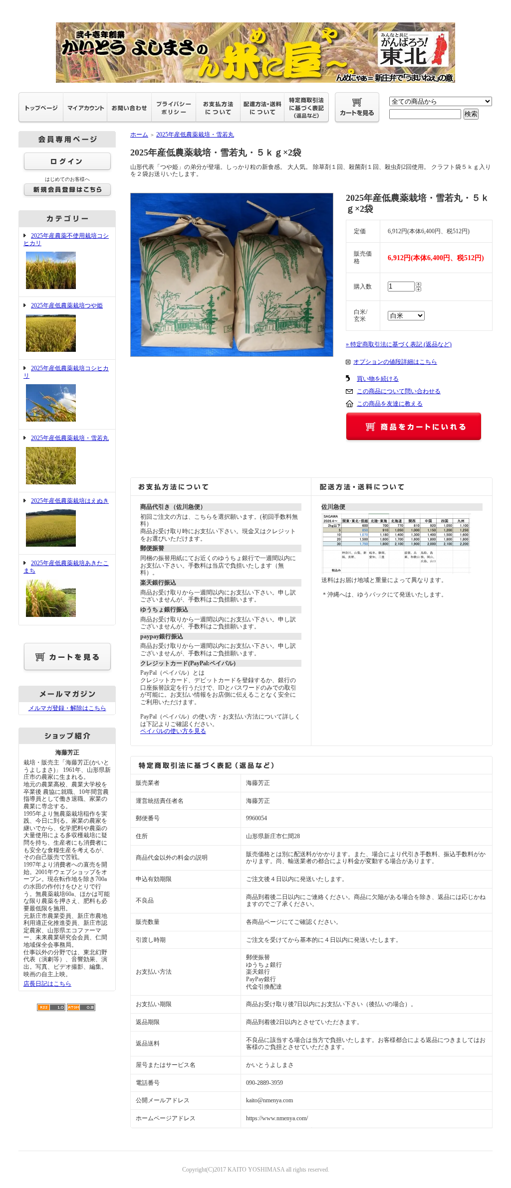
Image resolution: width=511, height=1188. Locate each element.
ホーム (139, 134)
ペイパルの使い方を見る (173, 731)
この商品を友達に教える (390, 403)
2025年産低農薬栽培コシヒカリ (66, 372)
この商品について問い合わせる (399, 391)
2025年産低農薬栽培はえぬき (70, 500)
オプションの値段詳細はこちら (395, 361)
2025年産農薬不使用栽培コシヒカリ (66, 239)
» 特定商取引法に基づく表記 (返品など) (399, 344)
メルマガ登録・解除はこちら (67, 708)
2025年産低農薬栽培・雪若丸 (70, 438)
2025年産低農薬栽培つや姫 (67, 305)
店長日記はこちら (47, 983)
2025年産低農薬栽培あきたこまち (66, 567)
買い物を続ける (378, 378)
